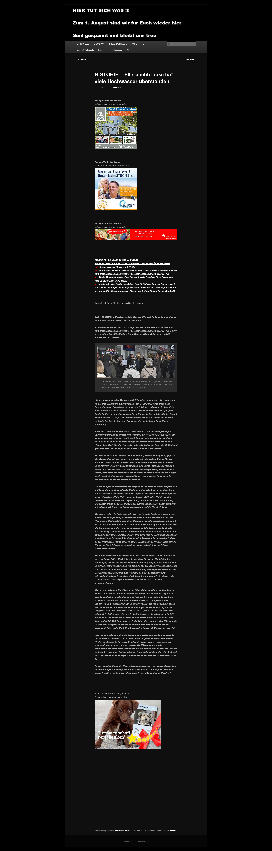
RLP (143, 43)
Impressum (103, 50)
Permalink (171, 830)
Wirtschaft (131, 50)
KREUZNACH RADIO (118, 43)
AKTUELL (129, 830)
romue (117, 830)
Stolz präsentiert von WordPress (136, 841)
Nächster (191, 59)
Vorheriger (81, 59)
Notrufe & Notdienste (85, 50)
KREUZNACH (99, 43)
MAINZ (134, 43)
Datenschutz (117, 50)
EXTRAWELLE (83, 43)
